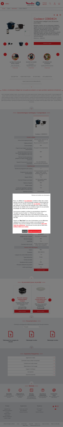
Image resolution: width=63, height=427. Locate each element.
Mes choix (24, 231)
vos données (37, 203)
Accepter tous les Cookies (34, 231)
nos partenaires (28, 200)
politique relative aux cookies (20, 226)
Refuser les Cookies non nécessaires (41, 195)
